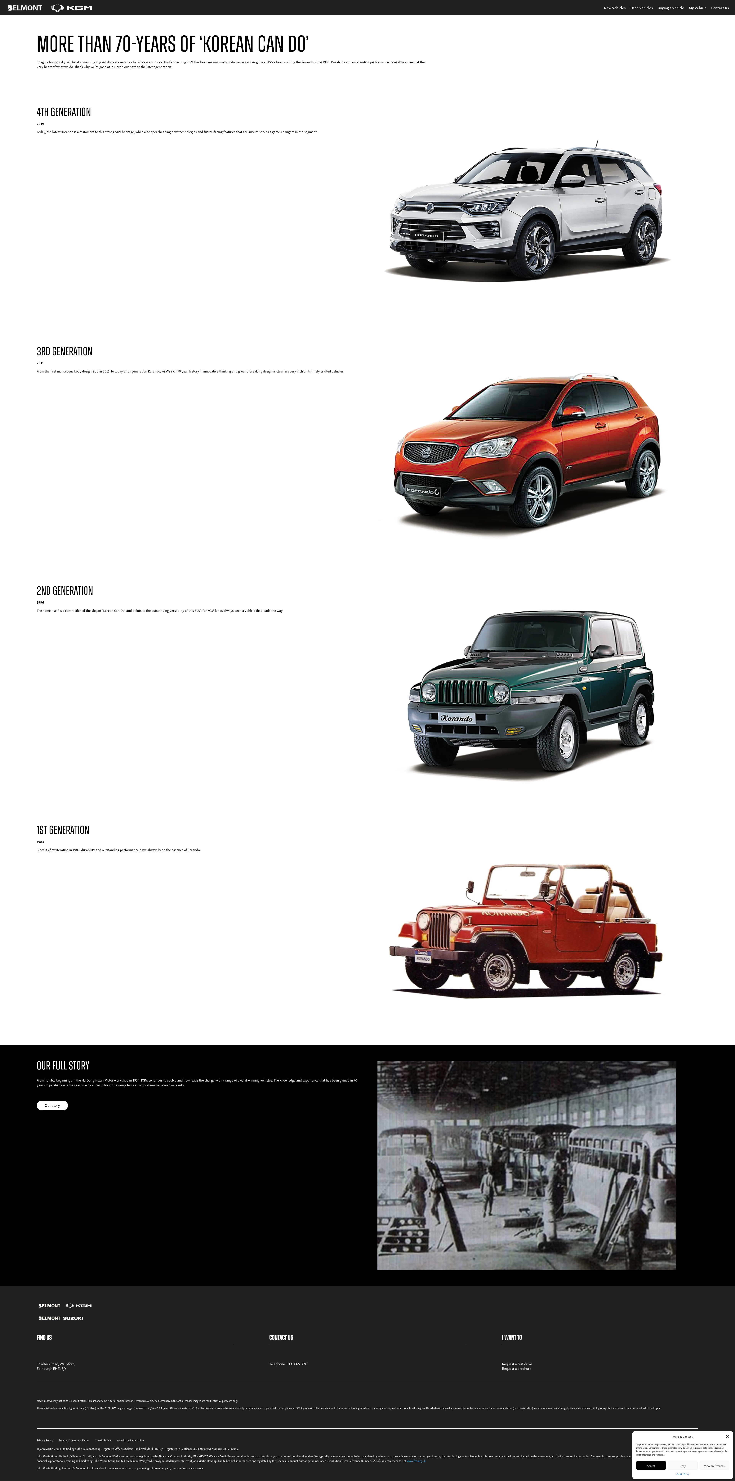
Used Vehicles (641, 8)
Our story (52, 1105)
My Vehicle (697, 8)
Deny (683, 1465)
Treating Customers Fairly (74, 1440)
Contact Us (720, 8)
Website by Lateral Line (130, 1440)
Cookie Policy (682, 1474)
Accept (651, 1465)
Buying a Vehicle (671, 8)
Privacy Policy (45, 1440)
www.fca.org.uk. (416, 1460)
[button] (727, 1436)
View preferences (714, 1465)
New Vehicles (615, 8)
